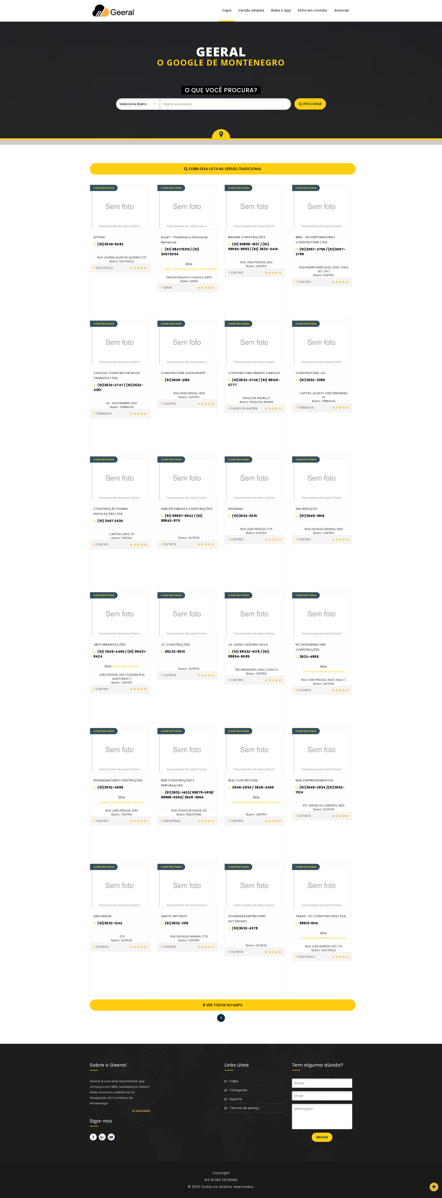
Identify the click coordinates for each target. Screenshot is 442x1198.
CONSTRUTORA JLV (311, 373)
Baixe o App (281, 10)
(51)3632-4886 (110, 787)
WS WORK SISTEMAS (221, 1180)
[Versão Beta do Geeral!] (113, 10)
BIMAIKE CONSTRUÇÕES (246, 237)
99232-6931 (174, 651)
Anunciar (341, 10)
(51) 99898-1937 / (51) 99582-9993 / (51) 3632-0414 (253, 246)
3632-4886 (309, 656)
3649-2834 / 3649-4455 (252, 787)
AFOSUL (99, 237)
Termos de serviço (243, 1108)
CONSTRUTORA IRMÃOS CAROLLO (254, 373)
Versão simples (251, 10)
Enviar (322, 1137)
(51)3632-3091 (244, 515)
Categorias (237, 1090)
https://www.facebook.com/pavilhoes (194, 269)
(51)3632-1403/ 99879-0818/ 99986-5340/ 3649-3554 (187, 795)
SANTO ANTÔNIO (174, 916)
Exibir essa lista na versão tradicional (225, 168)
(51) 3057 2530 (110, 521)
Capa (226, 10)
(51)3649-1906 (312, 515)
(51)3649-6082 (110, 244)
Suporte (235, 1099)
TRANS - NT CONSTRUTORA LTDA (321, 916)
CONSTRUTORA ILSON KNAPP (183, 373)
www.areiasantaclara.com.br (323, 938)
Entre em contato (312, 10)
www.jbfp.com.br (126, 666)
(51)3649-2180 (177, 380)
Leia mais (142, 1111)
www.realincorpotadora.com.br (256, 802)
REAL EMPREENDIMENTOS (315, 780)
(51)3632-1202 (109, 923)
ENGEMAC (236, 509)
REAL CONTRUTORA (243, 780)
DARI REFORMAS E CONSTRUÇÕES (186, 509)
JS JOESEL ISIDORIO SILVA (248, 644)
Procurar (312, 104)
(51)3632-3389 (312, 380)
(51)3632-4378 (244, 928)
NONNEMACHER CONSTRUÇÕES (118, 780)
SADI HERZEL (102, 916)
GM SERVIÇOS (306, 509)
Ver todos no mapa (224, 1005)
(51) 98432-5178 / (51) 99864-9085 (248, 654)
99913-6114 (308, 923)
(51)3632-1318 (176, 923)
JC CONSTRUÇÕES (175, 644)
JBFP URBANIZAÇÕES (109, 644)
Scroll (434, 1187)
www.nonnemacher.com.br (323, 671)
